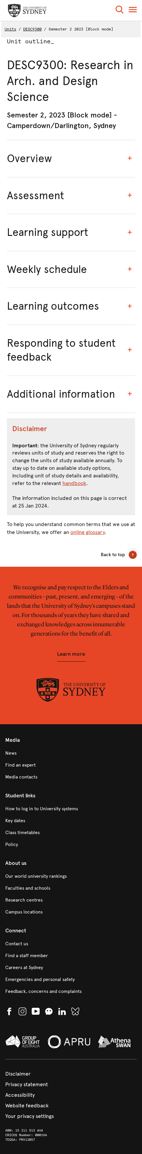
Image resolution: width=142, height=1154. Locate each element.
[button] (120, 11)
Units (10, 29)
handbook (74, 483)
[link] (71, 753)
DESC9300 (32, 29)
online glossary (87, 532)
